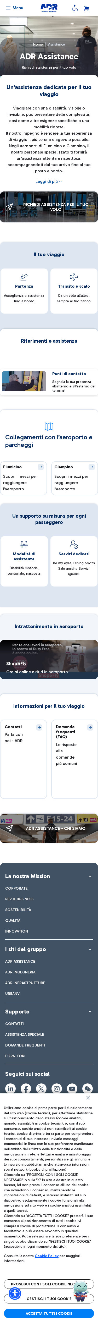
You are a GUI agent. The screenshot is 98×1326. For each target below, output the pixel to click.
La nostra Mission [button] (27, 876)
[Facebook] (26, 1088)
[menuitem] (16, 888)
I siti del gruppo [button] (25, 949)
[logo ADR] (49, 8)
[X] (41, 1088)
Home (38, 44)
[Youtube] (72, 1088)
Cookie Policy (47, 1256)
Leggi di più (47, 181)
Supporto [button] (17, 1011)
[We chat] (87, 1088)
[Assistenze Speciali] (75, 7)
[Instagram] (56, 1088)
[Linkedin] (10, 1088)
